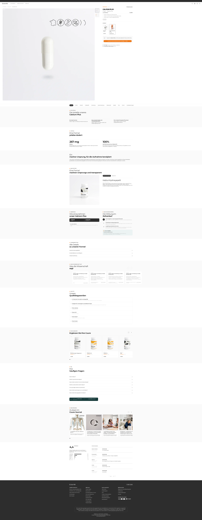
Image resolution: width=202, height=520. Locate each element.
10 (113, 476)
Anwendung (93, 105)
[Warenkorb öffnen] (197, 3)
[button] (77, 346)
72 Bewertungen (129, 6)
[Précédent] (129, 332)
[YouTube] (129, 484)
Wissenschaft (109, 105)
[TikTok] (128, 484)
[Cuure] (72, 484)
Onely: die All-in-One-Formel (74, 492)
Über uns (27, 3)
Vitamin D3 (114, 175)
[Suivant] (131, 332)
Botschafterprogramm (106, 497)
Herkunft (81, 105)
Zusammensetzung (101, 105)
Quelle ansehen (103, 282)
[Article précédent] (129, 412)
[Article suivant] (131, 412)
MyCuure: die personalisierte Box (75, 489)
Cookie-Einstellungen (122, 492)
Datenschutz (120, 490)
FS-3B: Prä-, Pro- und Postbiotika (75, 490)
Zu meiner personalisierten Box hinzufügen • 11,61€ (118, 41)
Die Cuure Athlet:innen (90, 494)
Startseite (4, 6)
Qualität (114, 105)
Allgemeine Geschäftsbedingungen (124, 489)
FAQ (119, 105)
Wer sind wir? (88, 490)
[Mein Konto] (199, 3)
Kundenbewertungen (130, 105)
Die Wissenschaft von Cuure (91, 492)
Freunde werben (89, 502)
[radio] (106, 29)
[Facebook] (130, 484)
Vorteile (71, 105)
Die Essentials (71, 494)
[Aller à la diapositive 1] (69, 359)
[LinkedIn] (132, 484)
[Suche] (192, 3)
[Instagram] (127, 484)
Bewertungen (88, 495)
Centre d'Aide (79, 398)
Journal (123, 105)
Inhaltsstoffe (87, 105)
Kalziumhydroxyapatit (106, 175)
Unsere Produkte (20, 3)
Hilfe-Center (104, 489)
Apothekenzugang (105, 495)
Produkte (9, 6)
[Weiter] (115, 476)
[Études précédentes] (128, 268)
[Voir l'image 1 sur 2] (97, 10)
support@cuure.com (91, 398)
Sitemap (119, 494)
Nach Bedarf (13, 3)
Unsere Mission (88, 489)
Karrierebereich (104, 499)
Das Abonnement (89, 497)
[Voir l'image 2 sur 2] (97, 15)
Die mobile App (88, 499)
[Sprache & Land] (194, 3)
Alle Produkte (71, 495)
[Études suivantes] (131, 268)
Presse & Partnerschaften (106, 494)
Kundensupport (104, 490)
